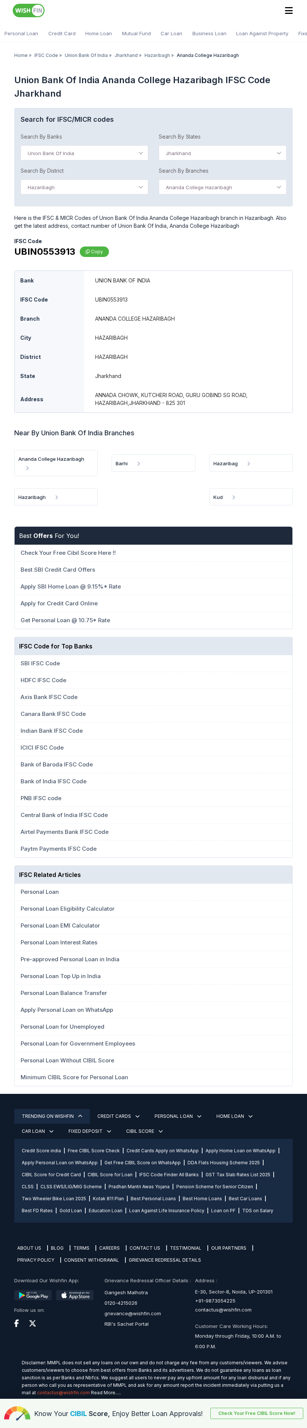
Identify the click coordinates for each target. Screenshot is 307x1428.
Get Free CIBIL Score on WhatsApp (142, 1162)
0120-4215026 (120, 1303)
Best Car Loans (245, 1198)
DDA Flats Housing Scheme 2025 (224, 1162)
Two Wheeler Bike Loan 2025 (54, 1198)
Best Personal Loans (153, 1198)
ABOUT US (29, 1248)
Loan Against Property (262, 33)
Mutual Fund (136, 33)
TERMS (81, 1248)
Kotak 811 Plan (108, 1198)
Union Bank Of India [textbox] (51, 153)
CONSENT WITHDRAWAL (91, 1260)
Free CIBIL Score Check (94, 1150)
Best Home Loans (202, 1198)
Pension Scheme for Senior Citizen (214, 1186)
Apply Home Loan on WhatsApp (241, 1150)
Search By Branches (184, 170)
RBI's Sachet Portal (126, 1324)
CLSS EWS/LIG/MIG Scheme (71, 1186)
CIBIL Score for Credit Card (51, 1174)
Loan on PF (223, 1210)
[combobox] (84, 152)
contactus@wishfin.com (223, 1310)
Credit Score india (41, 1150)
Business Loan (209, 33)
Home (21, 55)
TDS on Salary (257, 1210)
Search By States (180, 136)
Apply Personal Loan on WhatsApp (60, 1162)
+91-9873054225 (215, 1301)
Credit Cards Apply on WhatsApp (163, 1150)
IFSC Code (46, 55)
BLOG (57, 1248)
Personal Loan (21, 33)
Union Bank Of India (86, 55)
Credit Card (62, 33)
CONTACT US (145, 1248)
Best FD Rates (37, 1210)
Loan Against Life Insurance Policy (166, 1210)
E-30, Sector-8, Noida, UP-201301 (234, 1292)
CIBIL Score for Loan (110, 1174)
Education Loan (105, 1210)
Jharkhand (126, 55)
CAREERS (109, 1248)
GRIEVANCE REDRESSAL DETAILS (165, 1260)
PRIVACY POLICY (35, 1260)
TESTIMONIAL (185, 1248)
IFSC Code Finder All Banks (169, 1174)
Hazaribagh (157, 55)
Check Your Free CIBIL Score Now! (256, 1413)
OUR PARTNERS (228, 1248)
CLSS (28, 1186)
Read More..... (106, 1392)
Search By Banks (41, 136)
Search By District (42, 170)
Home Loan (98, 33)
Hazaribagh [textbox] (41, 187)
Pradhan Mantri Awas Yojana (139, 1186)
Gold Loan (71, 1210)
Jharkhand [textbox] (178, 153)
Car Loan (171, 33)
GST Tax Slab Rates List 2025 (238, 1174)
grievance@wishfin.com (132, 1313)
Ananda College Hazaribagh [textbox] (199, 187)
